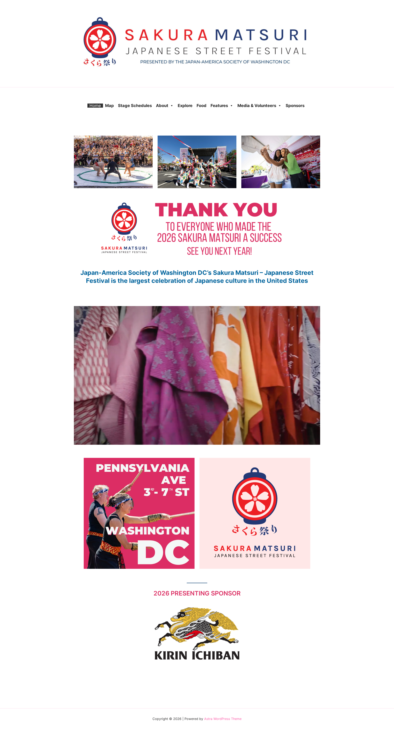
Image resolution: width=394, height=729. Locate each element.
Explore (185, 106)
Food (201, 106)
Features (219, 106)
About (162, 106)
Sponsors (295, 106)
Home (95, 106)
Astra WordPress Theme (223, 719)
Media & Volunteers (256, 106)
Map (109, 106)
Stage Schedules (135, 106)
